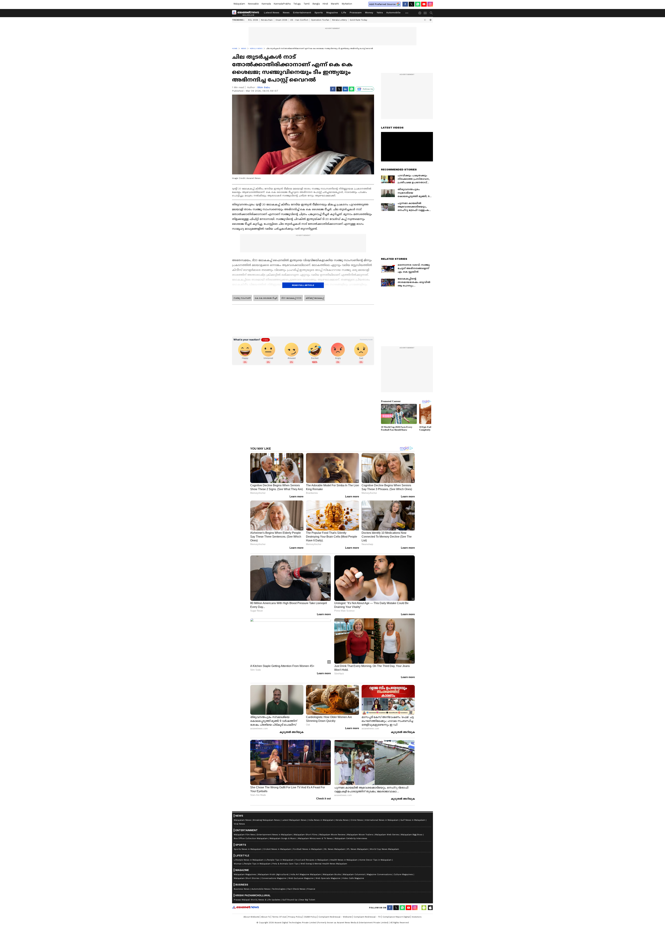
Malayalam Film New (244, 834)
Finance (311, 889)
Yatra (380, 12)
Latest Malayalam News (294, 820)
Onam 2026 (281, 20)
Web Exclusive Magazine (301, 878)
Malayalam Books (332, 874)
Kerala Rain (267, 20)
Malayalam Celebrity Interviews (351, 838)
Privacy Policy (295, 917)
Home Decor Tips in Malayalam (375, 860)
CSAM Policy (310, 917)
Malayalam (239, 3)
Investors (417, 917)
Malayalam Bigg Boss (411, 834)
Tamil (307, 3)
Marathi (335, 3)
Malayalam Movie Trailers (360, 834)
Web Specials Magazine (328, 878)
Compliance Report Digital (396, 917)
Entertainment (302, 12)
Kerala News (342, 820)
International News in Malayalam (381, 820)
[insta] (430, 4)
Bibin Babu (263, 87)
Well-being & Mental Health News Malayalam (323, 863)
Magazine (332, 12)
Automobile (393, 12)
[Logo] (246, 13)
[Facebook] (405, 4)
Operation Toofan (320, 20)
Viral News (239, 824)
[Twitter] (411, 4)
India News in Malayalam (321, 820)
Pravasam (356, 12)
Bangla (316, 3)
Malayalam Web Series (387, 834)
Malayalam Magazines (245, 874)
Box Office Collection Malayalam (251, 838)
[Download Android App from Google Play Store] (424, 907)
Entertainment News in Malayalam (274, 834)
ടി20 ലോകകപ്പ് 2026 (291, 298)
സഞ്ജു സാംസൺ (242, 298)
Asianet (245, 907)
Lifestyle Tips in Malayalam (279, 860)
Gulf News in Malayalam (412, 820)
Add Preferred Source (382, 4)
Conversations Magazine (273, 878)
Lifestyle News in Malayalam (248, 860)
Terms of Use (279, 917)
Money (369, 12)
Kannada (266, 3)
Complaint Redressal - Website (335, 917)
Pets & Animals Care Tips (285, 863)
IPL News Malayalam (357, 849)
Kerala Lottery (339, 20)
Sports (318, 12)
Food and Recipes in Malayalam (311, 860)
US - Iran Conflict (299, 20)
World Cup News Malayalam (384, 849)
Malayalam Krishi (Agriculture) (273, 874)
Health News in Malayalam (343, 860)
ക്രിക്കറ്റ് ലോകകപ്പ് (314, 298)
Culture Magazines (403, 874)
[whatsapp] (417, 4)
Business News (242, 889)
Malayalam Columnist (354, 874)
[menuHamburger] (425, 13)
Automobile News (260, 889)
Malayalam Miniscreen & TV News (315, 838)
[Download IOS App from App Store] (430, 907)
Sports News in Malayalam (247, 849)
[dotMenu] (407, 13)
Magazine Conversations (379, 874)
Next (430, 20)
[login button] (420, 13)
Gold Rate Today (358, 20)
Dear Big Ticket (307, 899)
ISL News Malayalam (334, 849)
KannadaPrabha (282, 3)
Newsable (253, 3)
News (286, 12)
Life (343, 12)
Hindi (325, 3)
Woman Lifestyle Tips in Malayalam (252, 863)
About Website (251, 917)
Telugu (297, 3)
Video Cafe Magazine (353, 878)
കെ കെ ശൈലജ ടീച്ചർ (266, 298)
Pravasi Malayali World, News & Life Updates (257, 899)
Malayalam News (242, 820)
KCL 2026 (253, 20)
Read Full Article (303, 285)
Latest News (271, 12)
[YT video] (424, 4)
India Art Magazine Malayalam (305, 874)
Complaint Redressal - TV (367, 917)
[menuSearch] (431, 13)
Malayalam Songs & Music (283, 838)
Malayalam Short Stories (246, 878)
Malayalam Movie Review (332, 834)
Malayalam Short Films (305, 834)
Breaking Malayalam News (266, 820)
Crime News (357, 820)
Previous (425, 20)
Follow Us (368, 89)
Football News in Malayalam (307, 849)
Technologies (279, 889)
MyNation (347, 3)
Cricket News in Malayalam (277, 849)
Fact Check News (296, 889)
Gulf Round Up (289, 899)
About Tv (265, 917)
